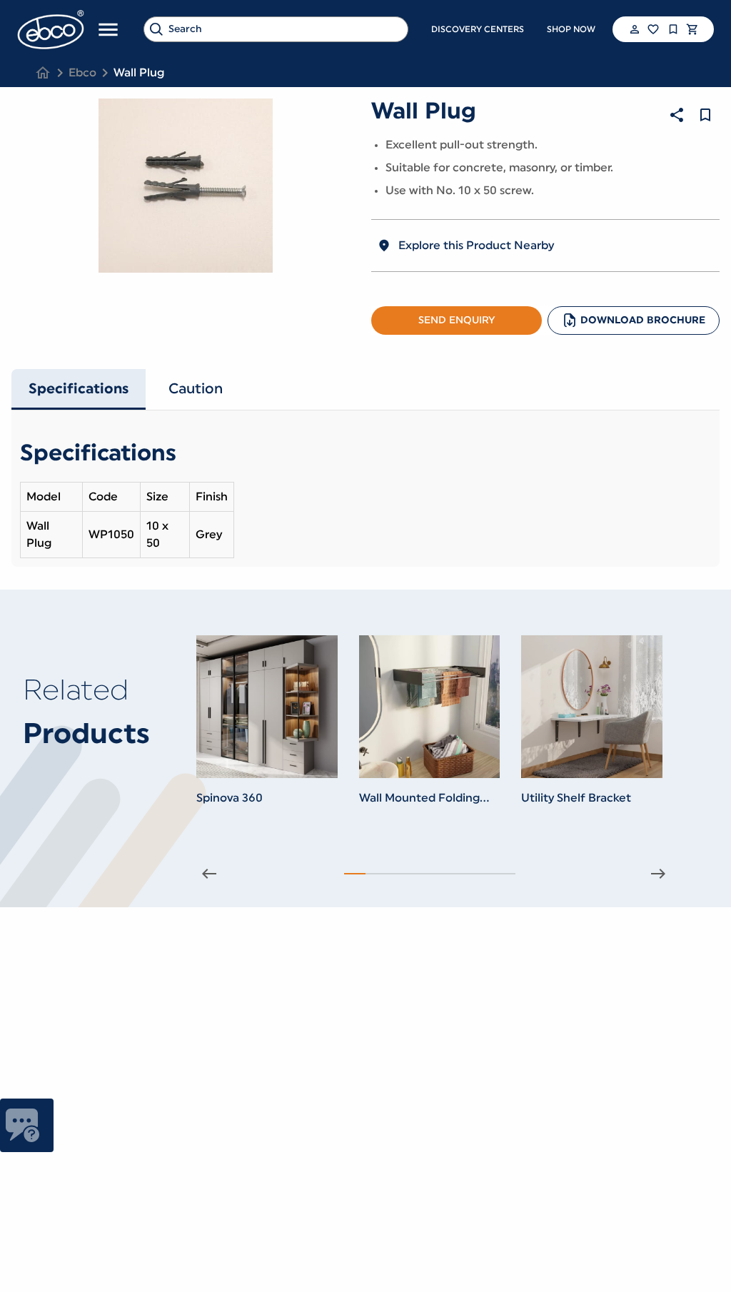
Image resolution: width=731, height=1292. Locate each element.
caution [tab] (195, 389)
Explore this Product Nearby (476, 245)
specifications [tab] (78, 389)
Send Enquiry (456, 320)
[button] (633, 29)
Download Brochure (642, 320)
